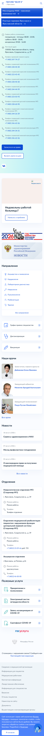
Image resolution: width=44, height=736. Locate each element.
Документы (6, 705)
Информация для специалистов (14, 688)
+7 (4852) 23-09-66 (14, 548)
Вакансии (5, 693)
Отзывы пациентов (9, 697)
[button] (41, 3)
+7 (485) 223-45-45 (12, 74)
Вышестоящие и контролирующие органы (18, 710)
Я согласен (10, 732)
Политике (24, 727)
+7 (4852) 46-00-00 (14, 576)
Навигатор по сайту (9, 701)
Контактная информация (11, 680)
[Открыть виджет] (38, 728)
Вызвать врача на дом (12, 156)
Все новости (22, 474)
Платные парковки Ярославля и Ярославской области (17, 22)
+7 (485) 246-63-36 (12, 123)
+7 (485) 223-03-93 (12, 97)
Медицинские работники (11, 675)
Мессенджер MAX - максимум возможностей (16, 12)
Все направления (22, 313)
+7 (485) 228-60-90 (12, 104)
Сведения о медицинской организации (17, 667)
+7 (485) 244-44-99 (12, 89)
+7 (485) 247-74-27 (12, 59)
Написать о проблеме (16, 217)
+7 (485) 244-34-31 (12, 131)
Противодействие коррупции (22, 656)
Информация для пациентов (13, 671)
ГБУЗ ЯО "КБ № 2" (14, 2)
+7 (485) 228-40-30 (12, 67)
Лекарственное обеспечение (13, 684)
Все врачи (6, 418)
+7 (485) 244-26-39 (12, 114)
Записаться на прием (12, 147)
